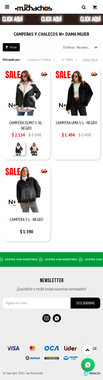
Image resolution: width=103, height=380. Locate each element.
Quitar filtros (90, 59)
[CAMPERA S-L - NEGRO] (26, 189)
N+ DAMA (67, 59)
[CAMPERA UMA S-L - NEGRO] (77, 92)
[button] (83, 7)
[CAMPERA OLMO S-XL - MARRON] (34, 149)
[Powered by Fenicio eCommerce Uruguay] (92, 373)
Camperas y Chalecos (39, 59)
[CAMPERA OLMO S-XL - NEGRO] (26, 92)
